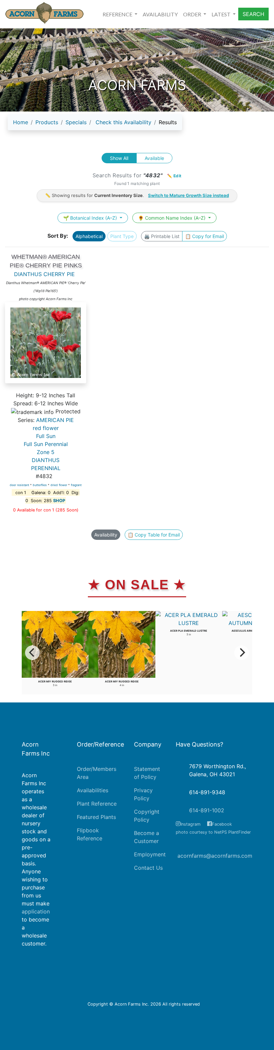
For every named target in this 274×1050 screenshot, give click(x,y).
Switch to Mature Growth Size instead (188, 195)
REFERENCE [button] (118, 14)
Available (154, 158)
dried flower (58, 485)
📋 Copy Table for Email (154, 535)
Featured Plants (96, 817)
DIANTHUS (45, 460)
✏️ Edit (174, 175)
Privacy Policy (143, 794)
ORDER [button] (192, 14)
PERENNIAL (45, 468)
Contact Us (148, 867)
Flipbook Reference (89, 834)
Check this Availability (123, 122)
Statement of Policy (147, 773)
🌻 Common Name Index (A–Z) (172, 218)
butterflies (40, 485)
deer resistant (19, 485)
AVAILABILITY (160, 14)
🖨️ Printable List (161, 236)
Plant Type (122, 236)
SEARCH (253, 14)
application (36, 911)
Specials (76, 122)
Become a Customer (146, 837)
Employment (150, 854)
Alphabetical (89, 236)
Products (46, 122)
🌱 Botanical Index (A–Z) (90, 218)
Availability (105, 535)
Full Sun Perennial (46, 444)
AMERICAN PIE (55, 420)
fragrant (76, 485)
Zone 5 (45, 452)
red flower (46, 428)
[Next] (241, 652)
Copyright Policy (146, 815)
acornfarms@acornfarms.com (214, 855)
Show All (119, 158)
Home (20, 122)
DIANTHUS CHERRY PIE (44, 274)
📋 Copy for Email (204, 236)
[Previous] (32, 652)
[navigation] (95, 125)
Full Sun (45, 436)
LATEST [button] (222, 14)
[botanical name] (45, 346)
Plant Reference (97, 803)
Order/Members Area (96, 773)
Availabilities (92, 790)
